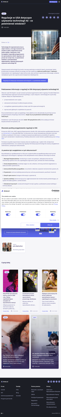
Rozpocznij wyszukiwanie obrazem (16, 232)
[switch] (23, 214)
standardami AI (7, 133)
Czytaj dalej (4, 269)
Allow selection (30, 225)
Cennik (3, 390)
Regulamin (34, 400)
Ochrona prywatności (7, 395)
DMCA (33, 394)
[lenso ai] (4, 2)
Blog (17, 393)
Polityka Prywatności (37, 397)
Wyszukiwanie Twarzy (52, 394)
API (2, 393)
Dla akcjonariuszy (51, 407)
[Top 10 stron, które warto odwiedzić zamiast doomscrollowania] (15, 342)
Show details (53, 220)
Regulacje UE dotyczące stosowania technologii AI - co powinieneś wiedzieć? (24, 80)
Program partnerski (6, 398)
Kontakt (18, 395)
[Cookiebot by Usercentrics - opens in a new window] (52, 191)
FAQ (17, 390)
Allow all (50, 225)
